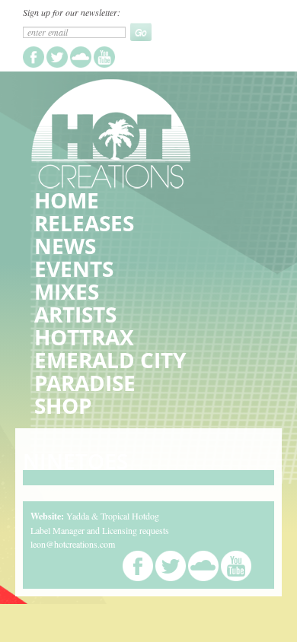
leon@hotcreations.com (72, 544)
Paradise (85, 382)
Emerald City (110, 359)
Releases (84, 222)
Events (73, 268)
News (65, 245)
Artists (75, 314)
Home (66, 200)
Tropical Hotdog (130, 516)
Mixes (66, 291)
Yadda (77, 516)
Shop (63, 405)
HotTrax (84, 337)
